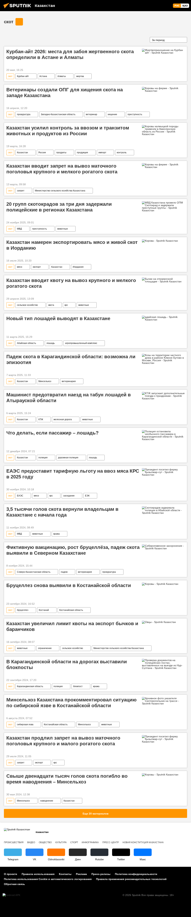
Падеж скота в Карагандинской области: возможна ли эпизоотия (70, 359)
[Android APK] (11, 895)
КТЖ (40, 419)
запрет (20, 190)
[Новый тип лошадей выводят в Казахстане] (163, 318)
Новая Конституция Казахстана (143, 842)
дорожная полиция (68, 457)
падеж (64, 572)
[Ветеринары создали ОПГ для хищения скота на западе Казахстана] (163, 89)
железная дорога (63, 419)
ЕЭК (87, 495)
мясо (19, 267)
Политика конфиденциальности (136, 874)
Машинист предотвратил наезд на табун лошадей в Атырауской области (68, 397)
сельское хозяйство (27, 305)
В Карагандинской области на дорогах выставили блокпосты (66, 664)
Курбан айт (23, 76)
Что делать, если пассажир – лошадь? (52, 433)
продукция (82, 152)
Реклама (81, 874)
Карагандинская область (30, 686)
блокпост (78, 686)
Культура (61, 842)
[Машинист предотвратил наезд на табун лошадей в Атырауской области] (163, 396)
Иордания (78, 267)
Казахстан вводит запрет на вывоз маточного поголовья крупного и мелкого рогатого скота (61, 168)
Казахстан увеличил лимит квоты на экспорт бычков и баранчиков (72, 626)
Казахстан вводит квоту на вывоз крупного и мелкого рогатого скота (71, 283)
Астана (43, 76)
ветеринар (91, 114)
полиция (43, 457)
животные (62, 228)
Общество (45, 842)
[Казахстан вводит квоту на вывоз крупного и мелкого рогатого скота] (163, 280)
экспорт (37, 267)
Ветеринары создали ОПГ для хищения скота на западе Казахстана (64, 92)
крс (66, 305)
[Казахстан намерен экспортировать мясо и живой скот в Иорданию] (163, 241)
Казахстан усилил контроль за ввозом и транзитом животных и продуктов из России (67, 130)
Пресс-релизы (100, 874)
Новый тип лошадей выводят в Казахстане (58, 318)
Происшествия (14, 842)
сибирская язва (25, 724)
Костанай (44, 610)
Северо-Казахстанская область (33, 572)
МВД (19, 228)
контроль (121, 152)
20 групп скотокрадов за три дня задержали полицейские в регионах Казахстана (59, 207)
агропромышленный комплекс (81, 343)
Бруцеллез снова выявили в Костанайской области (68, 585)
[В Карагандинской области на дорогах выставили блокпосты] (163, 664)
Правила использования (38, 874)
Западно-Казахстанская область (58, 114)
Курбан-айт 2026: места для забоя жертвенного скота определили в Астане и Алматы (70, 54)
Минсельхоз (44, 381)
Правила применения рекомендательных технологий (131, 879)
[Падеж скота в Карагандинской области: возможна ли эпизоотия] (163, 359)
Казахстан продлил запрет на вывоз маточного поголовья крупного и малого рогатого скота (63, 740)
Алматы (61, 76)
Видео (31, 842)
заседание (69, 495)
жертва (80, 76)
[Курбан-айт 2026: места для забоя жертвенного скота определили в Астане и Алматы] (163, 51)
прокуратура (23, 114)
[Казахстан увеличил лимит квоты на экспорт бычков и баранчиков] (163, 623)
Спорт (74, 842)
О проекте (10, 874)
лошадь (50, 343)
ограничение (45, 648)
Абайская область (26, 343)
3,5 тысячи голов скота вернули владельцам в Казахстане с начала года (62, 512)
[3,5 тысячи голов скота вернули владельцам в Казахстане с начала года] (163, 510)
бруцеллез (22, 610)
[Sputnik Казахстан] (18, 8)
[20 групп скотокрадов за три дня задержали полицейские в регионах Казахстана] (163, 206)
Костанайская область (71, 610)
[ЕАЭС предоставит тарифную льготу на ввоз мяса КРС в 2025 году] (163, 472)
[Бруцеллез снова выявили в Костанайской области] (163, 585)
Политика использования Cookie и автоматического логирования (48, 879)
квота (51, 305)
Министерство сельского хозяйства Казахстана (60, 190)
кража (56, 534)
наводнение (46, 800)
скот (8, 21)
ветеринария (69, 381)
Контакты (65, 874)
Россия (42, 152)
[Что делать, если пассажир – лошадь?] (163, 435)
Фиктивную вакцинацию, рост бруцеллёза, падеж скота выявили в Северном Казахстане (73, 550)
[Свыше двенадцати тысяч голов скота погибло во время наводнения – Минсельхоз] (163, 775)
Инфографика (90, 842)
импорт (102, 152)
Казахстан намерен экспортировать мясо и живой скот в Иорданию (72, 245)
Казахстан (22, 152)
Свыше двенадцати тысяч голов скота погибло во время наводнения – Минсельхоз (67, 779)
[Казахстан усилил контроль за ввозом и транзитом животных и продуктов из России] (163, 130)
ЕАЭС (20, 495)
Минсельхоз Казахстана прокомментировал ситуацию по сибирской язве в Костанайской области (71, 702)
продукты (61, 152)
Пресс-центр (110, 842)
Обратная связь (14, 884)
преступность (135, 114)
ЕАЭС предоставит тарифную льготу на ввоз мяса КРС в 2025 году (72, 474)
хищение (112, 114)
